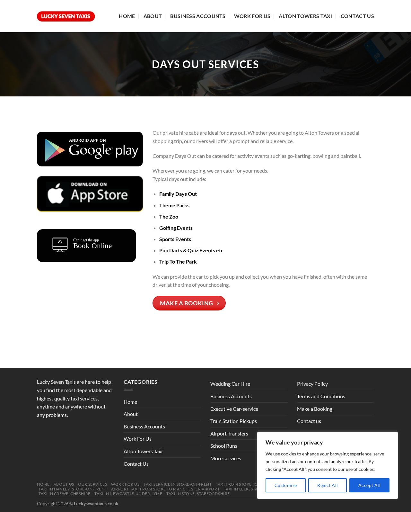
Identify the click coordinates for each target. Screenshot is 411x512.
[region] (327, 465)
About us (64, 484)
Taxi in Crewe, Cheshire (65, 493)
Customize (286, 485)
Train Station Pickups (233, 421)
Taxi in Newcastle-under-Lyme (128, 493)
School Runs (223, 446)
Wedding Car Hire (230, 384)
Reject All (327, 485)
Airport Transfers (229, 433)
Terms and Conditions (321, 396)
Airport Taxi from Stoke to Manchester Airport (165, 489)
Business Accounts (197, 16)
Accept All (369, 485)
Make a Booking (314, 409)
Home (127, 16)
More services (225, 458)
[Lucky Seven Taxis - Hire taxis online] (66, 16)
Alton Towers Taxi (305, 16)
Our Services (92, 484)
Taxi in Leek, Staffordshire (254, 489)
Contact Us (357, 16)
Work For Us (252, 16)
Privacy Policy (312, 384)
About (153, 16)
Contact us (309, 421)
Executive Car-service (234, 409)
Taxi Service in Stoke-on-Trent (178, 484)
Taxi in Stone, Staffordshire (198, 493)
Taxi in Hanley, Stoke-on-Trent (73, 489)
